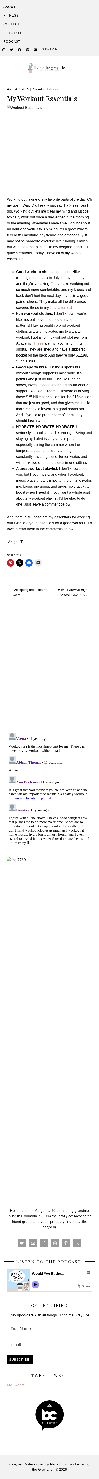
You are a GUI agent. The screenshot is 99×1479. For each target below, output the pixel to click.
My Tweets (15, 1385)
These (38, 343)
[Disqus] (49, 668)
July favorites (60, 308)
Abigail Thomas (62, 1464)
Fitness (52, 89)
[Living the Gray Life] (49, 68)
